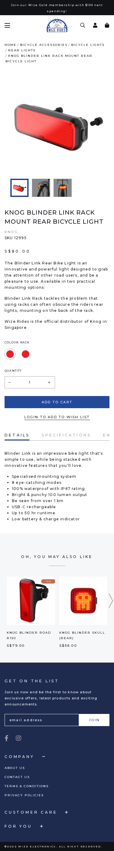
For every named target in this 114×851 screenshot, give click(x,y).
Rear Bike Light (59, 263)
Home (10, 45)
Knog (11, 232)
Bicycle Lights (88, 45)
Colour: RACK (17, 342)
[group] (19, 188)
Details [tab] (17, 435)
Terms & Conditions (27, 786)
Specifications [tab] (66, 435)
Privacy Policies (24, 795)
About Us (15, 768)
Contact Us (17, 777)
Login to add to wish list (57, 417)
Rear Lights (22, 50)
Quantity (13, 370)
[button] (111, 600)
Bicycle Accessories (43, 45)
